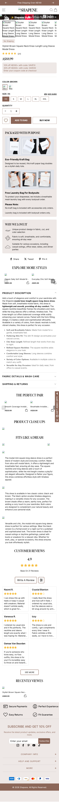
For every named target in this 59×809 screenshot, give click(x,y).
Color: (9, 82)
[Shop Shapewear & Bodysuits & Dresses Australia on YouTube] (34, 745)
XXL (45, 99)
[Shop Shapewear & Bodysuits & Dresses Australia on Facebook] (23, 745)
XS (6, 99)
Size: (29, 94)
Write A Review (26, 580)
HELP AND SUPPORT (29, 761)
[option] (29, 17)
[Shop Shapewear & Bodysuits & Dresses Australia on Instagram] (17, 745)
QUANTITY (7, 105)
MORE (29, 768)
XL (36, 99)
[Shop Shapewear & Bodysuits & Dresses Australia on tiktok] (39, 745)
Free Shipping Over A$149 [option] (29, 3)
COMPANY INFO (29, 754)
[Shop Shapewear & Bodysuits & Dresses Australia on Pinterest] (28, 745)
